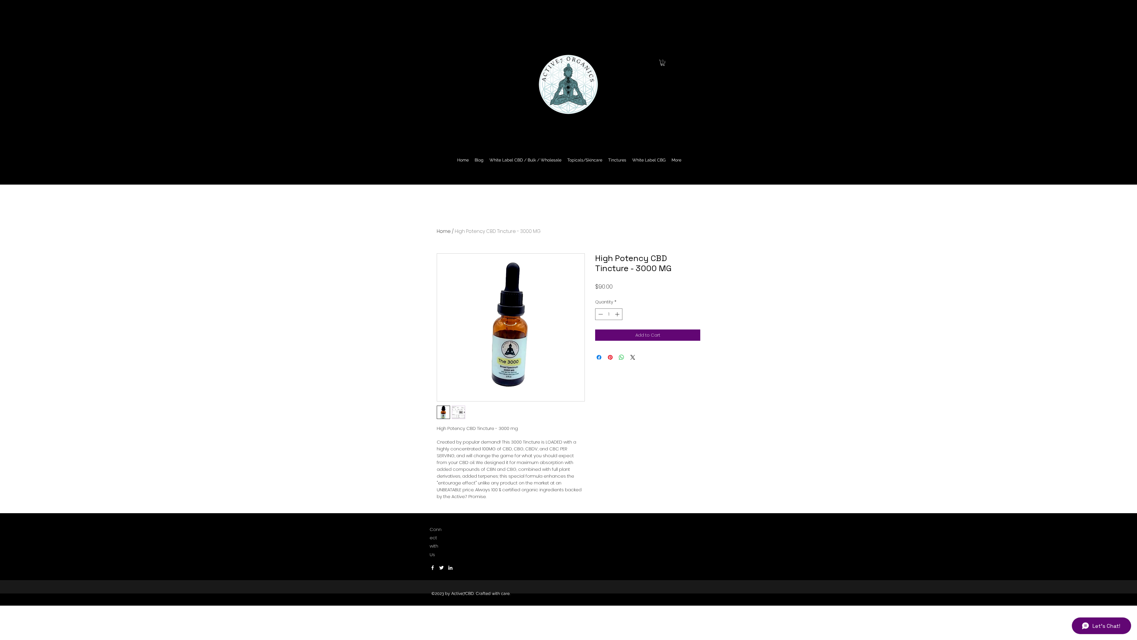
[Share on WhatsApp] (621, 357)
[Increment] (618, 314)
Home (444, 231)
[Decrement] (600, 314)
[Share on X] (632, 357)
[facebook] (433, 568)
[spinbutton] (609, 314)
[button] (662, 63)
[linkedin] (450, 568)
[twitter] (441, 568)
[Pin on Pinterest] (610, 357)
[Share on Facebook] (599, 357)
